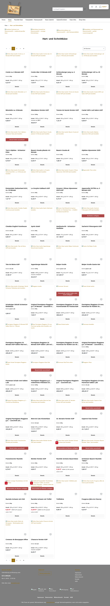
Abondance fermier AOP (40, 110)
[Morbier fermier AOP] (42, 448)
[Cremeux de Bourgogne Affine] (17, 529)
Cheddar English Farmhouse (16, 226)
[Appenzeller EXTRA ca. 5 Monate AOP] (93, 177)
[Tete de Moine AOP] (17, 253)
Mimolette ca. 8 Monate (14, 110)
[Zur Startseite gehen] (15, 9)
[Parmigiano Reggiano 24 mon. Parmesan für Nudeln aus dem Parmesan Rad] (67, 332)
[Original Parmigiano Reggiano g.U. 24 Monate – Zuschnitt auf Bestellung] (42, 294)
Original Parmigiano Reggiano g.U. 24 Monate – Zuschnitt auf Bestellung (42, 305)
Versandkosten (50, 602)
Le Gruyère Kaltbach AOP (40, 188)
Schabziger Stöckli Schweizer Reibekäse (16, 305)
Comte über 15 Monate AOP (41, 72)
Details (17, 86)
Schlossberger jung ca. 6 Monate (65, 73)
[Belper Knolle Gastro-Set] (93, 253)
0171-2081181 (6, 576)
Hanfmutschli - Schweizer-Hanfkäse (66, 227)
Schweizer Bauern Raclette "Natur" (91, 460)
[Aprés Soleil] (42, 215)
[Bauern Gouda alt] (67, 139)
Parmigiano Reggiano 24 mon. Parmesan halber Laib (93, 381)
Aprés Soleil (35, 226)
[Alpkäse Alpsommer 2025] (93, 139)
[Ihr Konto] (96, 7)
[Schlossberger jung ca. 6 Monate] (67, 61)
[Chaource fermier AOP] (42, 529)
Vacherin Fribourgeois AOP (92, 226)
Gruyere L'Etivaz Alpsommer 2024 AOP (66, 189)
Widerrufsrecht (79, 577)
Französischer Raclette (14, 459)
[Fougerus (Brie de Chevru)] (93, 488)
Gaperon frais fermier (89, 419)
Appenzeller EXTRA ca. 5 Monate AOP (91, 189)
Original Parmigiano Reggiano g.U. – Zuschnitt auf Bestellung (67, 381)
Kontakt (77, 579)
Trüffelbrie (60, 499)
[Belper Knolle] (67, 253)
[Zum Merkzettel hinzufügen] (25, 67)
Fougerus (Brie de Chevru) (91, 499)
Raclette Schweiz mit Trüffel (41, 499)
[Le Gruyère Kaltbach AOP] (42, 177)
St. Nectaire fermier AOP (65, 419)
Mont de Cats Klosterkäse (40, 419)
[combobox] (67, 9)
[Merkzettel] (92, 7)
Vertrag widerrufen (45, 573)
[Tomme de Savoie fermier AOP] (67, 99)
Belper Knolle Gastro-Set (91, 264)
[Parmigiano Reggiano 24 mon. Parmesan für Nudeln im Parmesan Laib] (93, 294)
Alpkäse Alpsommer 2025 (91, 150)
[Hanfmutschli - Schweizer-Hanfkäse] (67, 215)
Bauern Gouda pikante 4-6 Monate (40, 151)
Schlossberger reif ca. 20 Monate (91, 73)
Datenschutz (78, 575)
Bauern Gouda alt (62, 150)
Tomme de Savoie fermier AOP (67, 110)
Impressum (78, 572)
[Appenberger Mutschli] (42, 253)
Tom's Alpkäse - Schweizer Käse (15, 151)
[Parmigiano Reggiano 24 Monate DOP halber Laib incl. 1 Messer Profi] (42, 332)
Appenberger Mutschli (39, 264)
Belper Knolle (61, 264)
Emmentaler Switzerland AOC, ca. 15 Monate (17, 189)
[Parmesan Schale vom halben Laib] (17, 370)
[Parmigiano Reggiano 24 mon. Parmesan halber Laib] (93, 370)
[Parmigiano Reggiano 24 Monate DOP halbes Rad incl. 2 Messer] (17, 332)
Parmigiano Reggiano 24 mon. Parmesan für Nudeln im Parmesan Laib (93, 305)
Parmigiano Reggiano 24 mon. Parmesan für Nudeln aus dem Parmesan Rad (67, 343)
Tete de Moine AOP (13, 264)
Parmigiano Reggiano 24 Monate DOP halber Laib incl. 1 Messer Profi (41, 343)
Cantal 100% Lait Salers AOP (92, 110)
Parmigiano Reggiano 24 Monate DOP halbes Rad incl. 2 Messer (16, 343)
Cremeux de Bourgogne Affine (17, 539)
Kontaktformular (15, 583)
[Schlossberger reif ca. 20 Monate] (93, 61)
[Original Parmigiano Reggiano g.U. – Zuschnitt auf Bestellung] (67, 370)
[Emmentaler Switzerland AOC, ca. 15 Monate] (17, 177)
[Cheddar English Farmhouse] (17, 215)
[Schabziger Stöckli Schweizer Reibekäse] (17, 294)
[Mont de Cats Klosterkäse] (42, 408)
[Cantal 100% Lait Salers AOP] (93, 99)
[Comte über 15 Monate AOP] (42, 61)
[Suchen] (85, 9)
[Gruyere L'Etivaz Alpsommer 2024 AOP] (67, 177)
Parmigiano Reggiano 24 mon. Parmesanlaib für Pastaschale (67, 305)
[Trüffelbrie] (67, 488)
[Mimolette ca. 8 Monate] (17, 99)
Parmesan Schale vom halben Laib (17, 381)
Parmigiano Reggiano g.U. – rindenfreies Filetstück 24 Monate (41, 381)
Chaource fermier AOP (39, 539)
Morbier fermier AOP (38, 459)
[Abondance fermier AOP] (42, 99)
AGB (76, 581)
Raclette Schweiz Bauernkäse (67, 459)
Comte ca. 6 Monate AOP (15, 72)
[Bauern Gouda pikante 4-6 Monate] (42, 139)
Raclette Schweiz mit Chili (15, 499)
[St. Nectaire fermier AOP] (67, 408)
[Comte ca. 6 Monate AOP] (17, 61)
